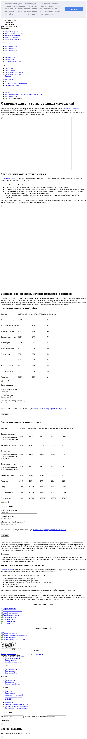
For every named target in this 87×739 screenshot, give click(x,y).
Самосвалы (9, 68)
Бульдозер (8, 76)
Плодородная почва (8, 178)
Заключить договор (12, 85)
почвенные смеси (72, 109)
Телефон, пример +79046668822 (35, 716)
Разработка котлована (13, 39)
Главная (8, 92)
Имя (2, 716)
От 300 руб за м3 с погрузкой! (16, 83)
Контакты (8, 81)
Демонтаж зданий (11, 37)
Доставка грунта (11, 46)
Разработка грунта (11, 31)
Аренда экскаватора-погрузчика (14, 639)
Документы (9, 80)
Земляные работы (9, 617)
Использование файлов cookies (16, 708)
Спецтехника (10, 70)
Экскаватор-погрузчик (13, 74)
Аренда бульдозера (10, 637)
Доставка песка (10, 48)
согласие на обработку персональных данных (49, 408)
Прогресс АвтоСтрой (8, 20)
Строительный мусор (13, 61)
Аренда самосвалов (10, 633)
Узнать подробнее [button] (46, 14)
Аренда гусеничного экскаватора (15, 635)
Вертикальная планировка (14, 33)
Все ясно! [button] (74, 9)
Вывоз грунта (10, 57)
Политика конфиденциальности (16, 704)
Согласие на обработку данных (16, 706)
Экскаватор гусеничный (14, 72)
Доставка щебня (11, 50)
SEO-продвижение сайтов (8, 654)
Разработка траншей (12, 35)
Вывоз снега (9, 59)
